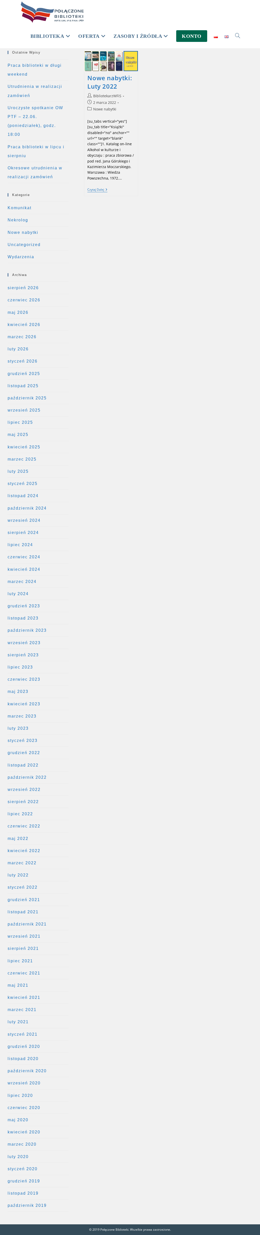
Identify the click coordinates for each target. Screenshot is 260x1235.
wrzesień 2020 (24, 1083)
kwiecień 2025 (24, 447)
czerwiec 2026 (24, 300)
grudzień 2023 (24, 606)
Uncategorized (24, 244)
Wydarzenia (21, 257)
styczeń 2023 (23, 740)
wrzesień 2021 (24, 936)
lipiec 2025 (20, 422)
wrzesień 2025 (24, 410)
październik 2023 (27, 630)
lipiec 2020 (20, 1095)
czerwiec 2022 (24, 826)
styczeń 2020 (23, 1169)
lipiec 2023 (20, 667)
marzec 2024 (22, 581)
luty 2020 (18, 1157)
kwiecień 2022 (24, 851)
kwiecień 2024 (24, 569)
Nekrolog (18, 220)
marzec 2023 (22, 716)
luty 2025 (18, 471)
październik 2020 (27, 1071)
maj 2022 (18, 838)
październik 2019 (27, 1205)
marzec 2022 (22, 863)
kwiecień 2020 (24, 1132)
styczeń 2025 (23, 483)
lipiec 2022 (20, 814)
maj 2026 (18, 312)
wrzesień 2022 (24, 789)
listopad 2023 (23, 618)
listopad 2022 (23, 765)
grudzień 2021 (24, 900)
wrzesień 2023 (24, 643)
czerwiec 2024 (24, 557)
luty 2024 (18, 594)
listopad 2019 (23, 1193)
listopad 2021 (23, 912)
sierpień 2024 (23, 532)
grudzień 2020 (24, 1046)
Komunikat (19, 208)
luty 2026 (18, 349)
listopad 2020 (23, 1059)
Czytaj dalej (97, 190)
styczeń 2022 (23, 887)
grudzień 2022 (24, 753)
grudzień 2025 (24, 373)
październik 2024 (27, 508)
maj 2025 (18, 434)
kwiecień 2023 (24, 704)
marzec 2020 (22, 1144)
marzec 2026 (22, 337)
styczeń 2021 (23, 1034)
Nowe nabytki (104, 109)
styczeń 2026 (23, 361)
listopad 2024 (23, 496)
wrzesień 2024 (24, 520)
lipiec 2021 (20, 961)
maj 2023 (18, 691)
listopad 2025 (23, 386)
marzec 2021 (22, 1010)
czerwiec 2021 (24, 973)
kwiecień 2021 (24, 997)
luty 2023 (18, 728)
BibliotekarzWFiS (107, 95)
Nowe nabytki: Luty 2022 (109, 82)
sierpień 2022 (23, 802)
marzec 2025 (22, 459)
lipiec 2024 (20, 545)
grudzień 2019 (24, 1181)
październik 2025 (27, 398)
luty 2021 (18, 1022)
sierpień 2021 (23, 948)
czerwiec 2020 (24, 1108)
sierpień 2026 (23, 288)
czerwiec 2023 (24, 679)
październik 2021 (27, 924)
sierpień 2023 (23, 655)
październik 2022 (27, 777)
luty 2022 (18, 875)
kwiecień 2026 (24, 324)
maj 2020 (18, 1120)
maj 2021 (18, 985)
